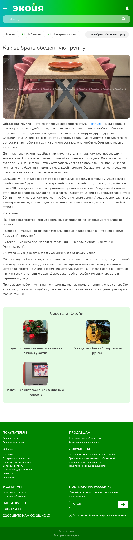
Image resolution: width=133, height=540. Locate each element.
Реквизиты (9, 477)
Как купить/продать (65, 34)
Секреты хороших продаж (84, 442)
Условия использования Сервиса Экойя (92, 454)
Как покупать (10, 438)
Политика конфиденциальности (87, 465)
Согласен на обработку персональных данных (99, 515)
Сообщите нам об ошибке (26, 516)
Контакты (8, 473)
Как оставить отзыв (14, 442)
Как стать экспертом (14, 492)
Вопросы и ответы (13, 465)
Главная (11, 34)
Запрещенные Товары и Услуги (87, 462)
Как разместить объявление (85, 438)
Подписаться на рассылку (18, 462)
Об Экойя (8, 454)
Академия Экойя (12, 509)
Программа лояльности (16, 458)
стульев (96, 124)
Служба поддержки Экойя (18, 469)
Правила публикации (15, 496)
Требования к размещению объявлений (92, 458)
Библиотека (35, 34)
